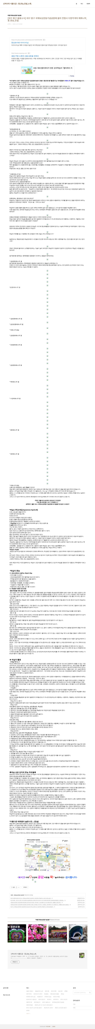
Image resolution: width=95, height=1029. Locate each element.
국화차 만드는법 (31, 996)
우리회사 (56, 999)
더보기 (27, 1013)
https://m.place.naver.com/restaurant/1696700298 (26, 40)
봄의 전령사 (30, 991)
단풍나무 (40, 996)
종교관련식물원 (55, 994)
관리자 (53, 1026)
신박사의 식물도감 (31, 999)
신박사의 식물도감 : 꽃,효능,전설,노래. (17, 4)
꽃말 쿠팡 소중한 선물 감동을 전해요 (25, 56)
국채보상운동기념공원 (19, 895)
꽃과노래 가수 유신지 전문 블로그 (44, 1005)
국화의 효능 (48, 996)
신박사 (49, 999)
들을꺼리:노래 (39, 991)
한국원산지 (37, 1002)
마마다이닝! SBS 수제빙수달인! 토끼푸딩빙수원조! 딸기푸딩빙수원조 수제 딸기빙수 (39, 45)
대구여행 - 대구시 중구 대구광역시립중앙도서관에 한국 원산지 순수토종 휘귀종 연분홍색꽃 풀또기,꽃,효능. (37, 900)
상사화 (60, 991)
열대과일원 (30, 1005)
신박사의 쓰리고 (49, 1008)
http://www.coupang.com (19, 53)
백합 (66, 991)
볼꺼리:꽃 (29, 1002)
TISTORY (48, 1026)
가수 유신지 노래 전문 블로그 (34, 1008)
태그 (82, 3)
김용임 (46, 994)
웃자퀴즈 (29, 994)
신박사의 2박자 (38, 994)
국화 (28, 1010)
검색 (90, 992)
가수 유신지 (64, 999)
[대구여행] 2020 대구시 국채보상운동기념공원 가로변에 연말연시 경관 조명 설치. (30, 898)
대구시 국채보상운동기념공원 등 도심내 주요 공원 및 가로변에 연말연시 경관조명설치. (31, 906)
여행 (12, 895)
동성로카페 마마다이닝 (20, 43)
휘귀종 (47, 991)
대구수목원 (57, 996)
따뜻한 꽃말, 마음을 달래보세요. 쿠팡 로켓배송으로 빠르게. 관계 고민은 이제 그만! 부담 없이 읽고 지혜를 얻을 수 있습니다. (46, 59)
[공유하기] (16, 887)
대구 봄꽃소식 (46, 1002)
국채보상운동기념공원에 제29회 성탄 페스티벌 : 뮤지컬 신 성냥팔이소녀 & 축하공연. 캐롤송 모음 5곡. (35, 902)
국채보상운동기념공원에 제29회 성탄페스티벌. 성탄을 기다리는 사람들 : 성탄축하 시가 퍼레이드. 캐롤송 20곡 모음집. (39, 904)
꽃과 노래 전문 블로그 (61, 1008)
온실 (63, 994)
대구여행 (54, 991)
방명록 (88, 3)
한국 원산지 (42, 999)
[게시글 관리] (19, 887)
